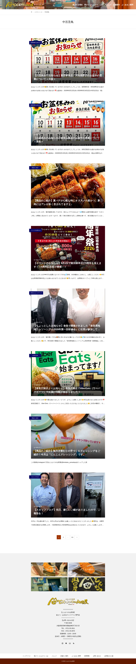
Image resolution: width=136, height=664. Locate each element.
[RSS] (73, 643)
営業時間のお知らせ (36, 42)
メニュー (108, 5)
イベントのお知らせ (36, 230)
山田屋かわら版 (108, 656)
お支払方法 (35, 355)
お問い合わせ (97, 656)
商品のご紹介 (35, 167)
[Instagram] (62, 643)
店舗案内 (116, 5)
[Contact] (70, 643)
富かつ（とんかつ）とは (93, 5)
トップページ (26, 656)
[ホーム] (31, 12)
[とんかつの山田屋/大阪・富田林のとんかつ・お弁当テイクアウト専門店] (20, 4)
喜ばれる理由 (78, 5)
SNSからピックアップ (36, 293)
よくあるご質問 (127, 5)
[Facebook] (66, 643)
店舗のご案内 (64, 656)
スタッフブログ (35, 477)
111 (72, 537)
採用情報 (86, 656)
